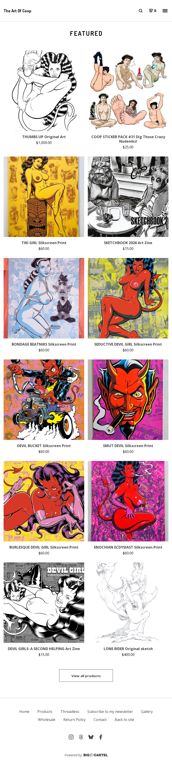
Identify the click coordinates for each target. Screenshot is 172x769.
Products (44, 711)
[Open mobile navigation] (165, 10)
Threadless (69, 711)
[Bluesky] (91, 737)
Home (24, 711)
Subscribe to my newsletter (110, 711)
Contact (100, 719)
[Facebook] (101, 737)
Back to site (124, 719)
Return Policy (74, 719)
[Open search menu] (140, 10)
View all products (86, 676)
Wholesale (46, 719)
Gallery (147, 711)
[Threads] (81, 737)
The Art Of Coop (17, 10)
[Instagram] (71, 737)
